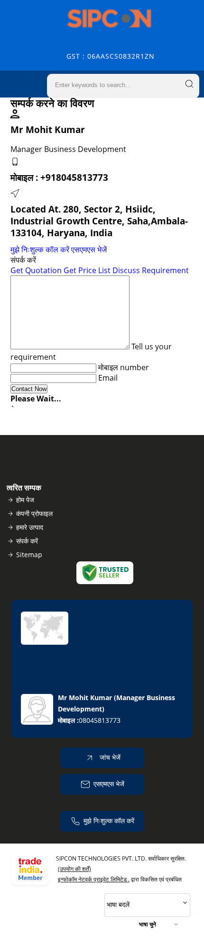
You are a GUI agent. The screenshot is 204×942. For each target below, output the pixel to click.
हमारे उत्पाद (29, 527)
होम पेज (25, 499)
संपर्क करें (27, 540)
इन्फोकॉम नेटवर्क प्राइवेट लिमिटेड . (94, 879)
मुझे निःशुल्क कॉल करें (39, 249)
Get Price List (87, 270)
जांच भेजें (109, 757)
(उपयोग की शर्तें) (74, 869)
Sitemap (29, 554)
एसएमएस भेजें (89, 249)
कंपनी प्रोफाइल (34, 513)
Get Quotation (36, 270)
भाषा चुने (147, 924)
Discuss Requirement (150, 270)
